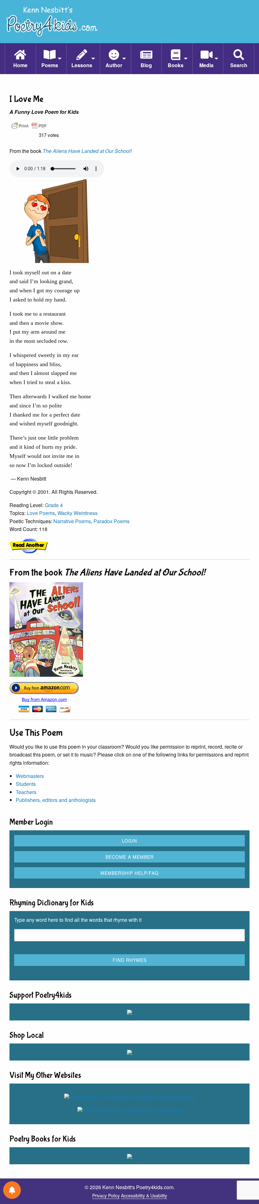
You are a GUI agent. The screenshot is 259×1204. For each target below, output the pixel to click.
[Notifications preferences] (12, 1190)
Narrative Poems (72, 521)
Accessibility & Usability (144, 1195)
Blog (146, 65)
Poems (49, 65)
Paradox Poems (111, 521)
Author (113, 65)
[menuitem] (20, 58)
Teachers (26, 792)
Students (26, 783)
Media (206, 65)
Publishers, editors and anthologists (56, 800)
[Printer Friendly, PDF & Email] (29, 125)
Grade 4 (54, 505)
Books (176, 65)
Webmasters (30, 776)
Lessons (81, 65)
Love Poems (41, 513)
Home (20, 65)
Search (238, 65)
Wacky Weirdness (77, 513)
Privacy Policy (106, 1195)
